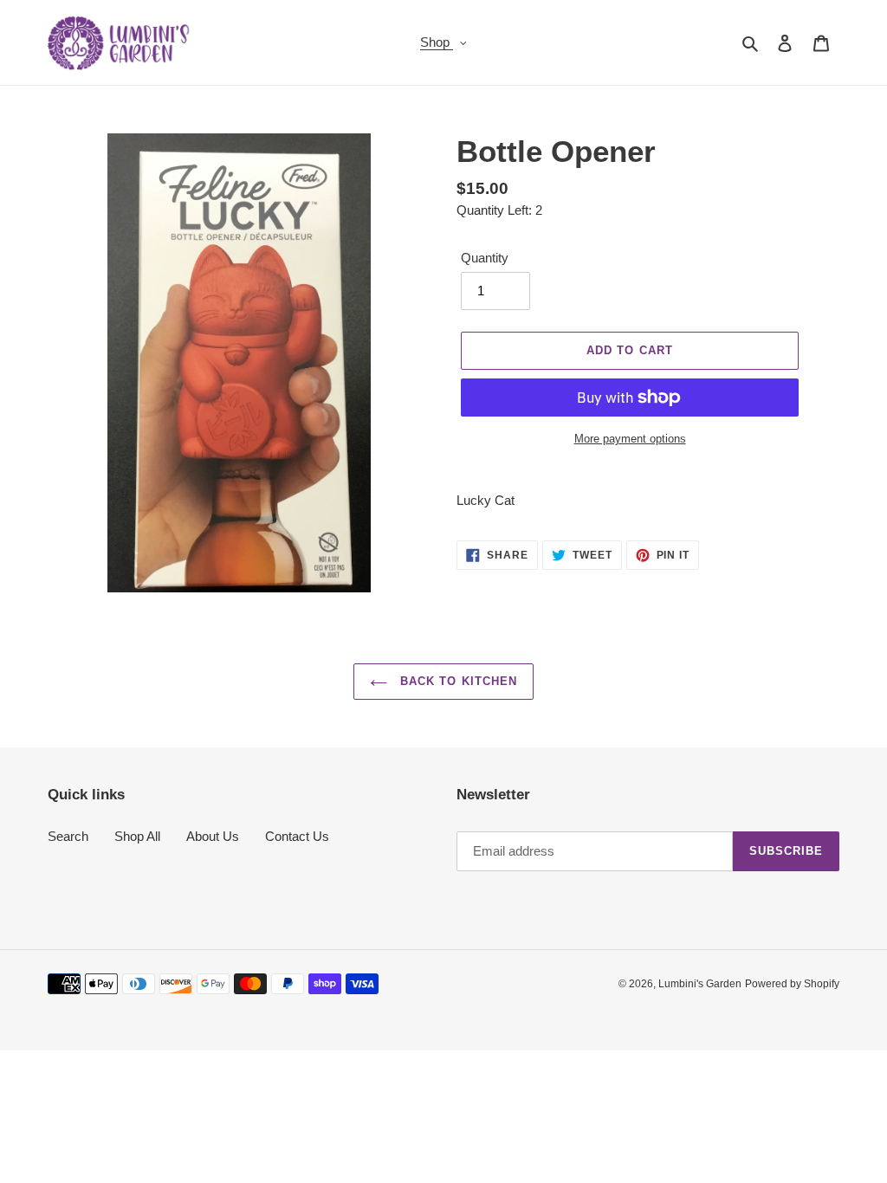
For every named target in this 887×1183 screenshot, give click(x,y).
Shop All (137, 836)
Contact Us (297, 836)
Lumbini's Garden (699, 984)
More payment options (630, 438)
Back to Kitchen (456, 681)
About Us (212, 836)
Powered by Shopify (792, 984)
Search (68, 836)
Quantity (484, 257)
